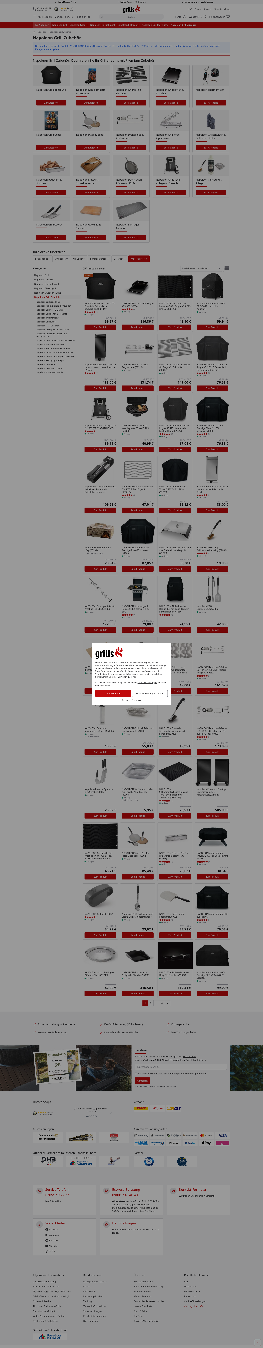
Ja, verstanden (113, 693)
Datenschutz (126, 700)
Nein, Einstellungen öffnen (150, 693)
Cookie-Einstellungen (147, 682)
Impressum (136, 700)
